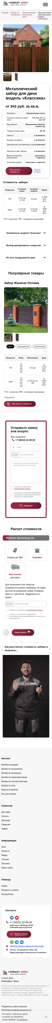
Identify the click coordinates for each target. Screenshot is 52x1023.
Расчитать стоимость (22, 404)
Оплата (5, 816)
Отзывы (5, 859)
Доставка (6, 812)
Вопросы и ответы (10, 890)
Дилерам (6, 820)
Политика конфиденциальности (16, 1010)
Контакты (6, 863)
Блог (4, 847)
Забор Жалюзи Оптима (21, 283)
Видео (4, 855)
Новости (5, 851)
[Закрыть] (46, 1017)
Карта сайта (7, 868)
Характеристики (23, 346)
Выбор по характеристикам (14, 777)
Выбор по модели (10, 765)
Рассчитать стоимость (15, 171)
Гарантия (6, 824)
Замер (5, 829)
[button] (4, 273)
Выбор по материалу (15, 14)
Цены (10, 346)
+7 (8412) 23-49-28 (25, 440)
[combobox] (15, 455)
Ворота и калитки (10, 790)
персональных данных (22, 489)
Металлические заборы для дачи (29, 15)
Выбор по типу (8, 785)
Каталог (6, 758)
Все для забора (9, 794)
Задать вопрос (37, 171)
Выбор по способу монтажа (14, 781)
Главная (5, 13)
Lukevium (23, 1006)
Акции (4, 886)
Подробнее (22, 1020)
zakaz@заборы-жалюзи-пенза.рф (26, 946)
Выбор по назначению (12, 769)
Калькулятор (7, 894)
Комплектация (39, 346)
